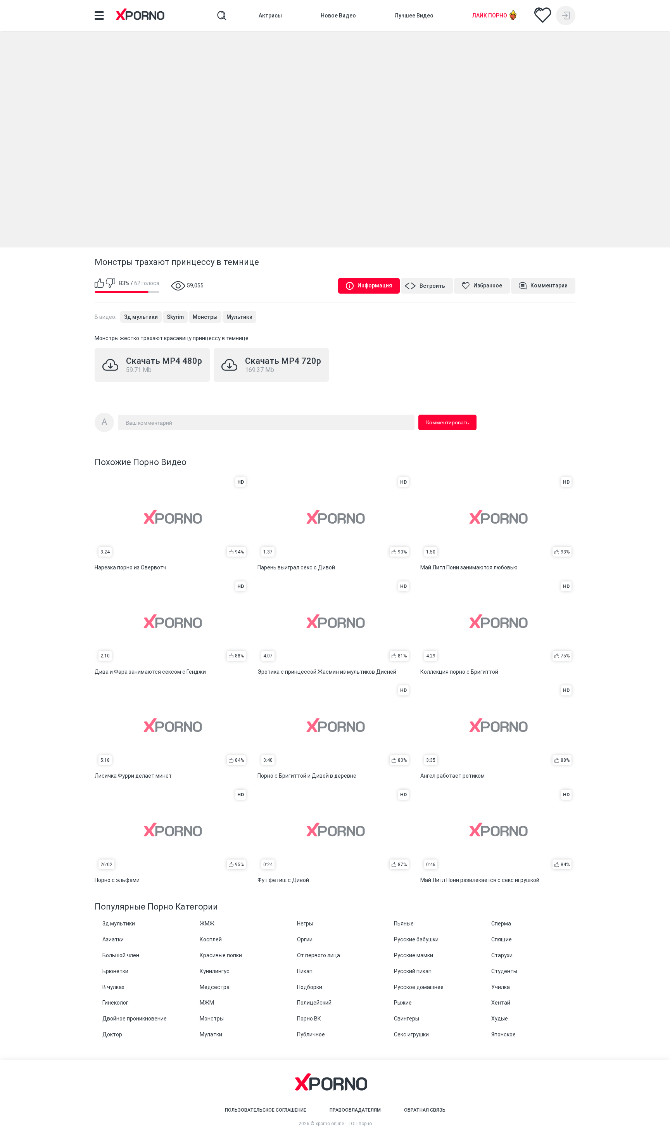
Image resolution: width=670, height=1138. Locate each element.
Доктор (112, 1034)
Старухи (502, 955)
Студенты (504, 971)
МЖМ (207, 1003)
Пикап (305, 971)
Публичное (311, 1034)
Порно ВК (309, 1018)
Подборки (309, 987)
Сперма (501, 923)
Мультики (239, 317)
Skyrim (175, 317)
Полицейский (314, 1003)
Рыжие (403, 1003)
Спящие (501, 939)
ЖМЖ (207, 923)
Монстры (205, 317)
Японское (503, 1034)
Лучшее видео (414, 15)
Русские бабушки (416, 939)
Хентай (500, 1003)
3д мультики (141, 317)
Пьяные (404, 923)
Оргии (305, 939)
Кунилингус (215, 971)
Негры (305, 923)
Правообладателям (355, 1110)
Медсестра (215, 987)
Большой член (120, 955)
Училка (500, 987)
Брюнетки (115, 971)
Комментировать (447, 422)
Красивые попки (221, 955)
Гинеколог (115, 1003)
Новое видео (338, 15)
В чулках (113, 987)
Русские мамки (413, 955)
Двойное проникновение (134, 1018)
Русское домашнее (419, 987)
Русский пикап (413, 971)
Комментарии (549, 285)
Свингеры (406, 1018)
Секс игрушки (411, 1034)
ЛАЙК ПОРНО (489, 15)
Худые (499, 1018)
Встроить (432, 286)
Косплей (211, 939)
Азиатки (113, 939)
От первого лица (318, 955)
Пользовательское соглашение (265, 1110)
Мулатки (211, 1034)
